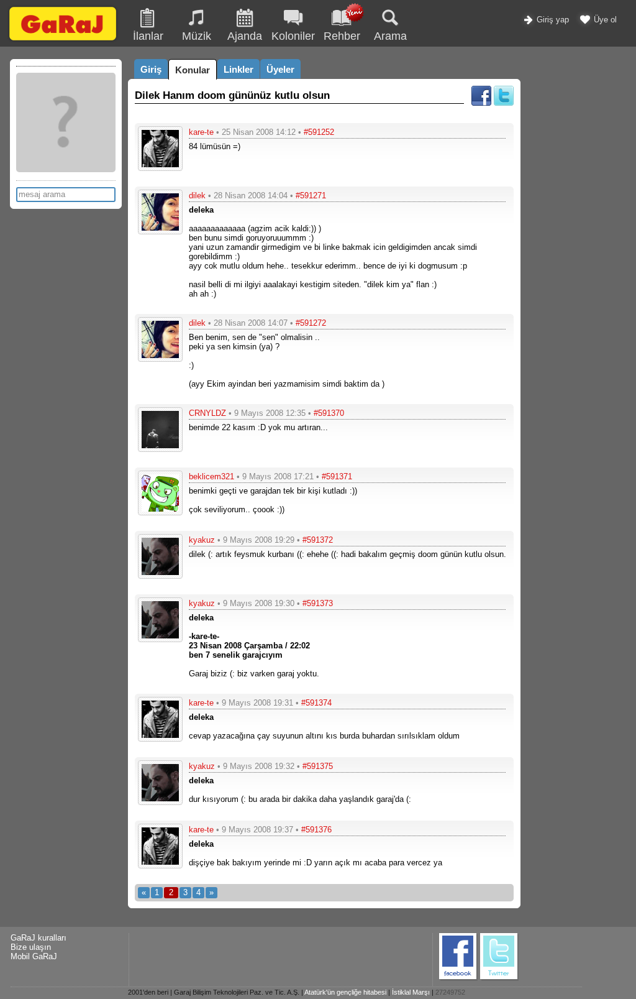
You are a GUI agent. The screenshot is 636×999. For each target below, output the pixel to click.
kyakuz (202, 540)
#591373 (317, 603)
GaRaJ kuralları (38, 937)
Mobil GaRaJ (34, 956)
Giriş (150, 69)
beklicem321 (211, 476)
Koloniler (293, 36)
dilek (197, 195)
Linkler (238, 69)
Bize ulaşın (31, 947)
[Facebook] (481, 103)
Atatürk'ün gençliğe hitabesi (345, 992)
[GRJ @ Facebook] (458, 978)
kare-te (201, 132)
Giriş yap (551, 19)
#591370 (329, 413)
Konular (192, 70)
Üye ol (604, 19)
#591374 (316, 702)
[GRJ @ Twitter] (499, 978)
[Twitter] (504, 103)
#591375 (317, 766)
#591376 (316, 829)
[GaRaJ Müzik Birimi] (63, 40)
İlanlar (148, 36)
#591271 (311, 195)
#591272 (311, 323)
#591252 (319, 132)
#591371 (337, 476)
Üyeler (280, 69)
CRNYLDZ (207, 413)
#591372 (317, 540)
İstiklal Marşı (411, 992)
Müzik (196, 36)
